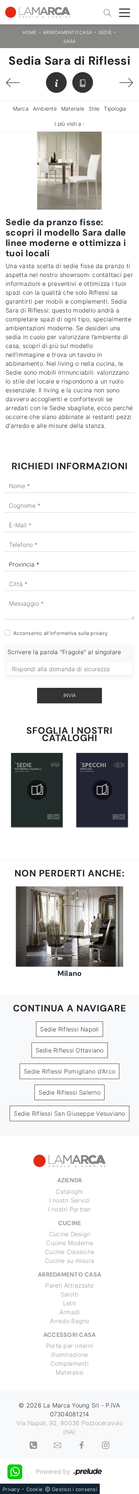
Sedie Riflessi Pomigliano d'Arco (69, 1071)
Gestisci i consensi (74, 1489)
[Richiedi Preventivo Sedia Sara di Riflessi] (56, 82)
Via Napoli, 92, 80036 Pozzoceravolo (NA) (69, 1427)
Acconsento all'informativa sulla (60, 633)
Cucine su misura (69, 1260)
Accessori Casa (69, 1335)
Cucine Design (69, 1234)
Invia (69, 695)
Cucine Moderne (69, 1243)
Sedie (105, 32)
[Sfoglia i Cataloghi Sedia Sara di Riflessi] (82, 82)
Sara (69, 41)
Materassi (69, 1372)
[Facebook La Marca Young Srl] (82, 1444)
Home (29, 32)
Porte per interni (69, 1345)
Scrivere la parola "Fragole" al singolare (64, 652)
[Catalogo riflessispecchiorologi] (102, 790)
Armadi (69, 1312)
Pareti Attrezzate (69, 1285)
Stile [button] (94, 108)
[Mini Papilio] (126, 82)
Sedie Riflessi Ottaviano (70, 1050)
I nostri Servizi (69, 1200)
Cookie (34, 1489)
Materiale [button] (72, 108)
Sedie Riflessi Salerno (69, 1092)
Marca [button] (21, 108)
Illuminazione (69, 1354)
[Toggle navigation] (125, 12)
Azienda (69, 1180)
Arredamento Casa (67, 32)
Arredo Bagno (69, 1321)
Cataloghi (69, 1191)
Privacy (11, 1489)
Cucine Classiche (69, 1251)
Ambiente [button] (45, 108)
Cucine (69, 1223)
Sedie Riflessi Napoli (69, 1029)
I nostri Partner (69, 1209)
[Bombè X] (13, 82)
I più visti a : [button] (69, 124)
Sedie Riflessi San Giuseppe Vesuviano (69, 1113)
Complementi (69, 1363)
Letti (69, 1303)
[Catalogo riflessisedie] (36, 790)
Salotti (69, 1294)
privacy (98, 633)
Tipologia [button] (115, 108)
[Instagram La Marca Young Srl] (106, 1444)
